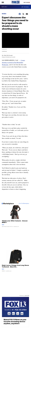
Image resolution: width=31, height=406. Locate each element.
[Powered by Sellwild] (26, 295)
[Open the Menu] (2, 2)
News (4, 13)
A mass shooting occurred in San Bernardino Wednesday (13, 62)
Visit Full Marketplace (24, 203)
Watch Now (26, 2)
